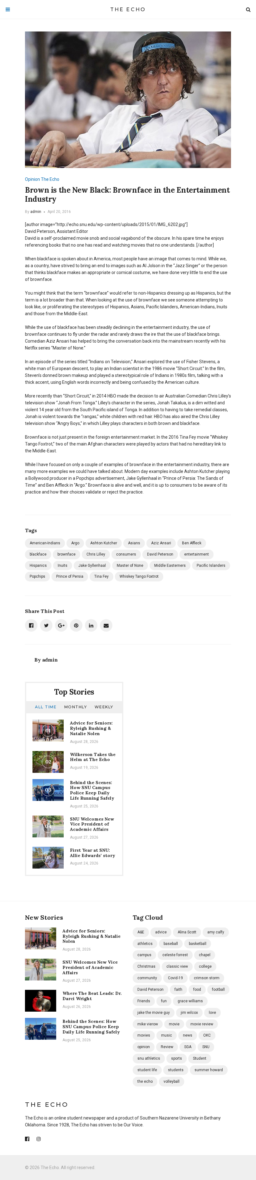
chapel (204, 955)
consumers (126, 554)
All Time (46, 707)
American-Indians (45, 543)
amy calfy (215, 932)
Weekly (104, 707)
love (212, 1012)
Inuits (62, 565)
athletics (145, 944)
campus (144, 955)
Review (167, 1047)
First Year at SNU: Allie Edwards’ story (92, 852)
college (205, 966)
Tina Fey (101, 576)
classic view (177, 966)
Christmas (146, 966)
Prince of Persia (69, 576)
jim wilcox (189, 1012)
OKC (207, 1035)
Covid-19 (175, 978)
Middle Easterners (170, 565)
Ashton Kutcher (103, 543)
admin (35, 212)
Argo (75, 543)
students (176, 1070)
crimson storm (206, 978)
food (197, 989)
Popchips (37, 576)
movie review (201, 1024)
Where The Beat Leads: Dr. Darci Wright (92, 995)
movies (143, 1035)
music (166, 1035)
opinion (143, 1047)
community (147, 978)
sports (176, 1058)
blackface (38, 554)
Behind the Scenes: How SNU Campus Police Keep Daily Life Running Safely (92, 790)
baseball (171, 944)
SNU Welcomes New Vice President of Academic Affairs (92, 824)
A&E (140, 932)
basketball (197, 944)
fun (164, 1001)
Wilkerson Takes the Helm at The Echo (93, 757)
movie (174, 1024)
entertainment (196, 554)
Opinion (32, 179)
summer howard (208, 1070)
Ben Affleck (191, 543)
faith (178, 989)
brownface (66, 554)
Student (199, 1058)
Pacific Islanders (211, 565)
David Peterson (160, 554)
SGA (187, 1047)
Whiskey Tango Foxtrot (139, 576)
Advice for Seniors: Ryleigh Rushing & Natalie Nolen (91, 728)
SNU (205, 1047)
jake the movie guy (153, 1012)
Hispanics (38, 565)
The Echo (128, 9)
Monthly (75, 707)
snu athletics (148, 1058)
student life (147, 1070)
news (187, 1035)
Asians (134, 543)
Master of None (130, 565)
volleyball (172, 1081)
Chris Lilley (95, 554)
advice (161, 932)
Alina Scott (187, 932)
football (218, 989)
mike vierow (147, 1024)
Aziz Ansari (161, 543)
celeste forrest (175, 955)
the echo (145, 1081)
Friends (143, 1001)
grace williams (190, 1001)
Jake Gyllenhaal (92, 565)
